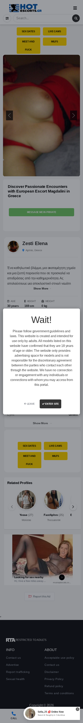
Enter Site (52, 403)
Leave (30, 403)
